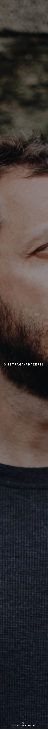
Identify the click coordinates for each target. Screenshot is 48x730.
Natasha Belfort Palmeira (18, 725)
